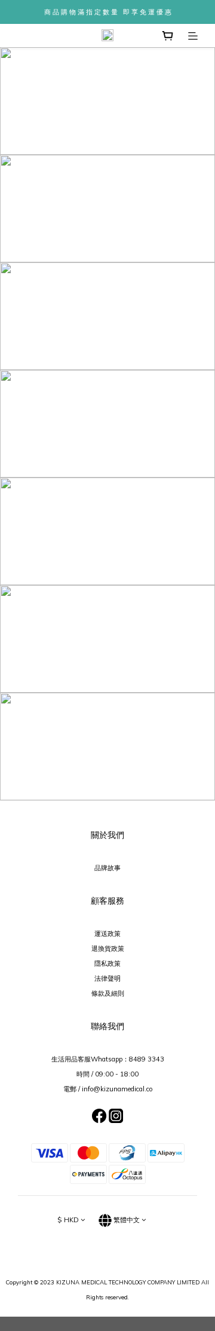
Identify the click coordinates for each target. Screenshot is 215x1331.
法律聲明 (107, 978)
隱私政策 (107, 963)
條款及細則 (107, 993)
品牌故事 (107, 868)
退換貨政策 (107, 948)
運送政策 (107, 933)
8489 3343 (146, 1059)
